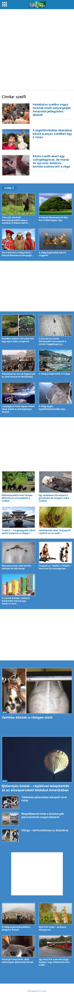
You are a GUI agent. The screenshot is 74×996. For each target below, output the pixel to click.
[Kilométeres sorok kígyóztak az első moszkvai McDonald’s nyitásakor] (18, 361)
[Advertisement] (37, 50)
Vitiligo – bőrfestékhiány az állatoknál (44, 830)
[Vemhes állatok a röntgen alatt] (37, 691)
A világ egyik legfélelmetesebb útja (52, 407)
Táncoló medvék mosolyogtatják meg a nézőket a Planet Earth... (16, 220)
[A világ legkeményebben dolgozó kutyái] (18, 914)
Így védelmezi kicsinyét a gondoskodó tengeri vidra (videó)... (54, 498)
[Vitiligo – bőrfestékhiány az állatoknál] (10, 835)
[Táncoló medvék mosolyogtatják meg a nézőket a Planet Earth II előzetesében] (18, 204)
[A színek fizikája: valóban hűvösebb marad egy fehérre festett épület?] (18, 585)
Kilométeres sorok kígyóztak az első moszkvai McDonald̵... (18, 375)
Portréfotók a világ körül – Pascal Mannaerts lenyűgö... (18, 254)
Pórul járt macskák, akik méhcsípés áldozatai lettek (17, 960)
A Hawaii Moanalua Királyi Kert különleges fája (53, 218)
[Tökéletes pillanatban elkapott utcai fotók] (10, 802)
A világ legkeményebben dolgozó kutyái (16, 928)
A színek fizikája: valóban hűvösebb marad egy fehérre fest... (16, 601)
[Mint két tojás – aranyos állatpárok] (55, 914)
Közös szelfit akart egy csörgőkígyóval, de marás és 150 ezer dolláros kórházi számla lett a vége (51, 161)
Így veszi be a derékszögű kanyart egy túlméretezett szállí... (54, 962)
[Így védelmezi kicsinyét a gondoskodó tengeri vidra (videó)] (55, 482)
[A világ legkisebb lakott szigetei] (55, 239)
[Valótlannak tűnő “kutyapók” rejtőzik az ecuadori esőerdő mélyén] (55, 517)
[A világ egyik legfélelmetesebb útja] (55, 393)
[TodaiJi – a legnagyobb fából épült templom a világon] (18, 517)
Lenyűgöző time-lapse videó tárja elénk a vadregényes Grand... (18, 409)
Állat (5, 712)
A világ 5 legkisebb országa (54, 373)
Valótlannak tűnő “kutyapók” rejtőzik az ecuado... (55, 531)
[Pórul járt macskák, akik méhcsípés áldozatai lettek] (18, 946)
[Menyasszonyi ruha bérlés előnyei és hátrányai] (18, 553)
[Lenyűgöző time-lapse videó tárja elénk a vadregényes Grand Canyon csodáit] (18, 393)
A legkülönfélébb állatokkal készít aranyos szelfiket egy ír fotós (52, 134)
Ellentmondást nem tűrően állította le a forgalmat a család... (17, 498)
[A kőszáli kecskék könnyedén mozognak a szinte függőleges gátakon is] (55, 325)
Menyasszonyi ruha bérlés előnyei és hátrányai (16, 567)
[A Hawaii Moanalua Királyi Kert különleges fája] (55, 204)
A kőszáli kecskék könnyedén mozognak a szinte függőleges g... (52, 341)
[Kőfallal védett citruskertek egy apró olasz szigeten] (18, 325)
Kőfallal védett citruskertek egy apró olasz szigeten (18, 340)
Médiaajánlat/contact (37, 991)
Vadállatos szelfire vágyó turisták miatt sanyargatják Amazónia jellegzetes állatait (52, 110)
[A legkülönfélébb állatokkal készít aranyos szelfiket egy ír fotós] (16, 139)
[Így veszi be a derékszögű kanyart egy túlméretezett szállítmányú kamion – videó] (55, 946)
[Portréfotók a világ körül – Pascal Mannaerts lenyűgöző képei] (18, 239)
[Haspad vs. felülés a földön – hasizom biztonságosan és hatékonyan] (55, 553)
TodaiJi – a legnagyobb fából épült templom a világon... (18, 531)
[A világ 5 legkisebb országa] (55, 361)
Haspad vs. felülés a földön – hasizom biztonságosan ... (55, 567)
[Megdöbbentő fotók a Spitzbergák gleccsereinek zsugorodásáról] (10, 818)
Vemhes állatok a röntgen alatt (27, 717)
